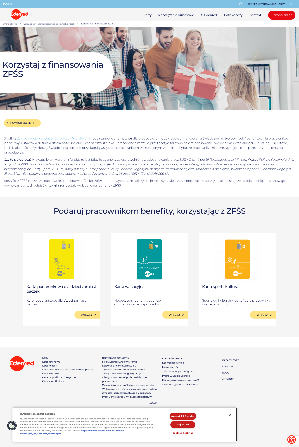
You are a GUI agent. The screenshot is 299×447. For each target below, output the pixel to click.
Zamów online (281, 15)
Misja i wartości (170, 367)
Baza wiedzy (233, 15)
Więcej (86, 315)
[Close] (230, 414)
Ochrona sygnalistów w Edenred (180, 384)
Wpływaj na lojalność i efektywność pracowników (129, 389)
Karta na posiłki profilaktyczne (59, 377)
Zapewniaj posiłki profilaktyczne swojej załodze (128, 385)
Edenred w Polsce (172, 358)
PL (291, 3)
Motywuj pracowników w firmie (119, 361)
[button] (12, 426)
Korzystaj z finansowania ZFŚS (119, 365)
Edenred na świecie (173, 362)
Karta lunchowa (51, 361)
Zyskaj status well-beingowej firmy (121, 373)
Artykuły (228, 378)
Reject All (183, 424)
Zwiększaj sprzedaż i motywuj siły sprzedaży (126, 392)
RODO (226, 372)
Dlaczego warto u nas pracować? (180, 380)
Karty (147, 15)
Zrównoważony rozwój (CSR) (178, 371)
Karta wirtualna (50, 373)
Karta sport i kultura (53, 381)
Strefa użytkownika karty (266, 3)
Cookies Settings (183, 433)
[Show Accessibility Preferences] (291, 439)
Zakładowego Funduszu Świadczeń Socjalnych (52, 138)
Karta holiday (49, 365)
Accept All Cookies (183, 416)
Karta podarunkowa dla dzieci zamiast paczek (67, 369)
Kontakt (255, 15)
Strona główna (10, 24)
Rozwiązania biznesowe (176, 15)
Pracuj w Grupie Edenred (176, 375)
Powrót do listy (22, 122)
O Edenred (209, 15)
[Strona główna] (19, 14)
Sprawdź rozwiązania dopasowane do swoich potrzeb (49, 24)
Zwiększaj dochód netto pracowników (123, 369)
